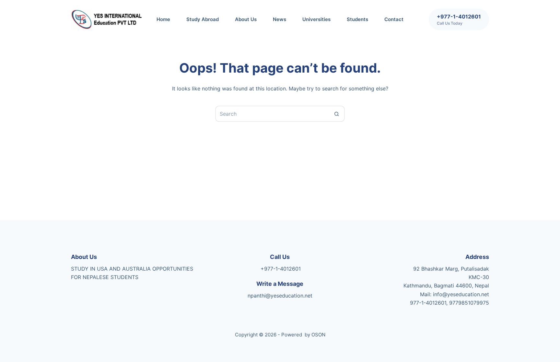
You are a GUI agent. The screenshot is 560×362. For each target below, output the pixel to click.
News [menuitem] (279, 19)
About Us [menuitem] (246, 19)
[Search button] (337, 114)
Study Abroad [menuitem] (202, 19)
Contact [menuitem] (393, 19)
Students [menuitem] (357, 19)
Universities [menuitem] (316, 19)
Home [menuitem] (163, 19)
